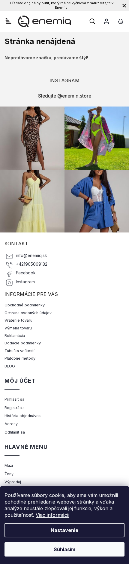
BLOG (9, 366)
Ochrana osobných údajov (28, 313)
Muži (8, 465)
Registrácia (14, 407)
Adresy (11, 424)
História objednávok (22, 416)
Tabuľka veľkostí (19, 351)
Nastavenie (64, 530)
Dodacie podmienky (22, 343)
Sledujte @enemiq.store (64, 96)
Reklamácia (14, 335)
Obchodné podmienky (24, 305)
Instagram (25, 281)
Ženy (9, 474)
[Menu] (8, 21)
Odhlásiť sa (14, 432)
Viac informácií (52, 515)
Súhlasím (64, 549)
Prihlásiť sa (14, 399)
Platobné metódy (19, 358)
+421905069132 (31, 264)
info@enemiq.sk (31, 255)
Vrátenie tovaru (18, 320)
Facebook (26, 272)
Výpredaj (12, 482)
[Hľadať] (92, 21)
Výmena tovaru (18, 328)
